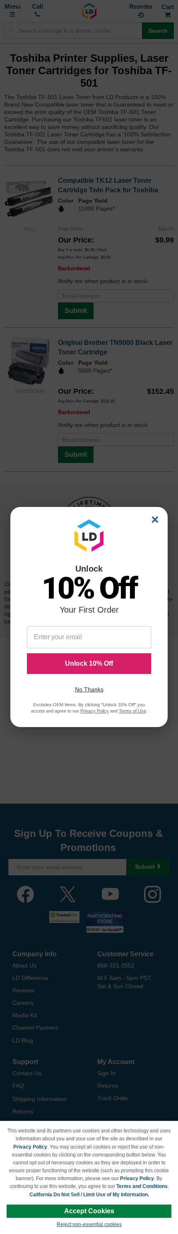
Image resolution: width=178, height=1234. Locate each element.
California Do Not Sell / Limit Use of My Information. (89, 1195)
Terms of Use (132, 710)
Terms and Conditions (142, 1186)
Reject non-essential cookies (89, 1224)
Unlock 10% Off (89, 663)
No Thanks (89, 689)
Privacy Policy (30, 1147)
